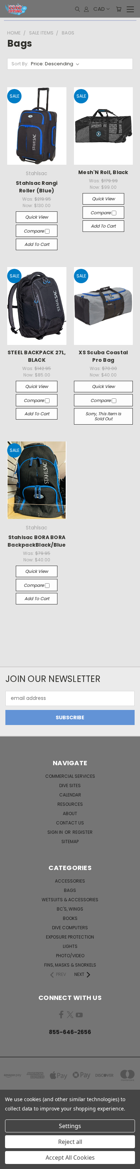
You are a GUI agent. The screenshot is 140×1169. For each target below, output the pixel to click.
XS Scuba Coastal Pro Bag (103, 356)
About (70, 813)
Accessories (70, 881)
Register (83, 832)
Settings (70, 1126)
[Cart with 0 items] (118, 9)
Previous (11, 1162)
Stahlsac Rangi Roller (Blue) (37, 186)
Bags (70, 890)
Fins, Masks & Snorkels (70, 965)
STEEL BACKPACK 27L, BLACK (37, 356)
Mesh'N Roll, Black (103, 172)
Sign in (55, 832)
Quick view (36, 217)
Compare (34, 231)
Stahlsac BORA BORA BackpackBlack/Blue (37, 541)
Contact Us (70, 823)
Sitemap (70, 841)
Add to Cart (36, 244)
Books (70, 918)
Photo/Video (70, 956)
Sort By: (19, 63)
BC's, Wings (70, 909)
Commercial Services (70, 776)
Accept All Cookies (70, 1157)
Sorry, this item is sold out (103, 416)
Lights (70, 946)
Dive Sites (70, 785)
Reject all (70, 1142)
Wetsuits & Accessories (70, 900)
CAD (99, 9)
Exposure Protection (70, 937)
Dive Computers (70, 928)
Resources (70, 804)
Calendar (70, 795)
